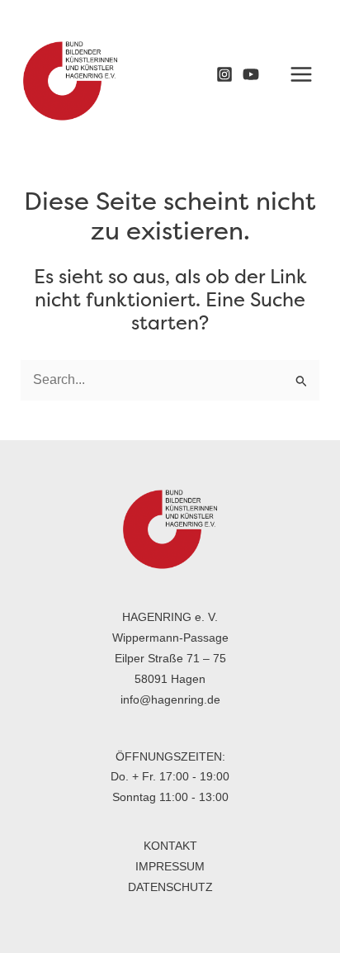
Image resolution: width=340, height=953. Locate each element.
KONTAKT (170, 845)
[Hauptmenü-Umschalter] (301, 74)
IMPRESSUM (170, 866)
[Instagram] (224, 74)
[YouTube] (251, 74)
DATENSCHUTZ (170, 887)
